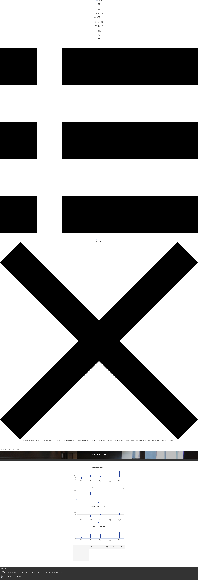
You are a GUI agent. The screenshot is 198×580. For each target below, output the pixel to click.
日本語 (97, 39)
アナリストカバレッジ (99, 36)
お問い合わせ (99, 40)
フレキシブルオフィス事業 (99, 21)
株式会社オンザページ (9, 572)
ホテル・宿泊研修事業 (124, 440)
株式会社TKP (3, 572)
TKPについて (99, 7)
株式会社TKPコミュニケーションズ (42, 572)
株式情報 (99, 35)
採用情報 (99, 38)
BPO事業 (99, 26)
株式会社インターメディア (63, 572)
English (100, 39)
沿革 (99, 8)
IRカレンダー (99, 34)
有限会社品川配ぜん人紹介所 (53, 572)
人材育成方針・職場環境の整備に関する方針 (99, 14)
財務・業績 (99, 31)
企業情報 (99, 3)
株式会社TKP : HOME (4, 449)
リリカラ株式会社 (16, 572)
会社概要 (99, 4)
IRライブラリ (154, 440)
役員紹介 (99, 9)
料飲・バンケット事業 (99, 25)
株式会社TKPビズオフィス (25, 572)
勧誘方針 (99, 16)
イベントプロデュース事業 (99, 22)
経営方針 (99, 30)
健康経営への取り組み (99, 13)
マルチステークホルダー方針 (99, 17)
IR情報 (99, 27)
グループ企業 (99, 12)
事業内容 (100, 440)
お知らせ (99, 1)
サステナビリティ (48, 440)
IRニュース (99, 29)
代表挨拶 (99, 5)
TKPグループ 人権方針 (99, 18)
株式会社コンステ (32, 572)
